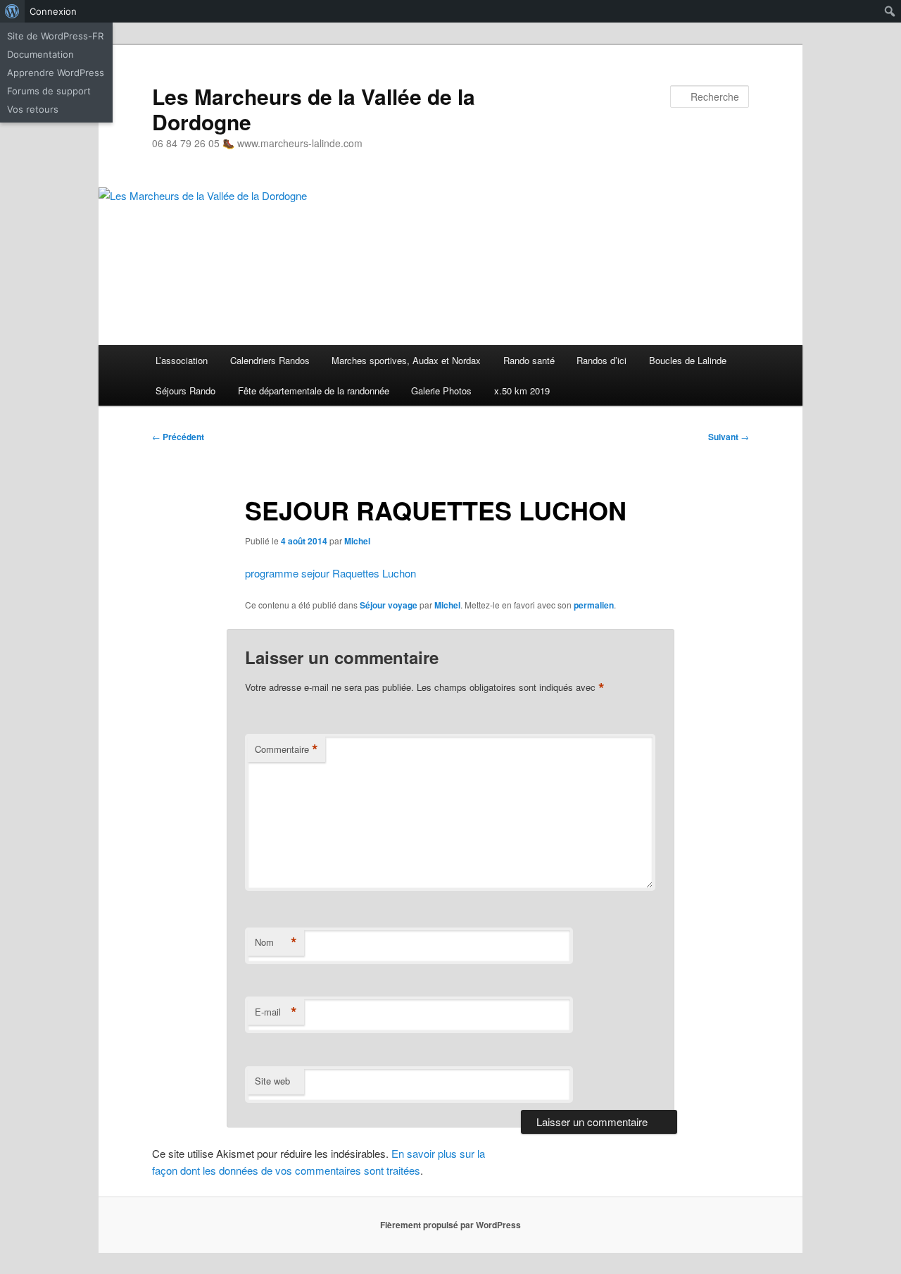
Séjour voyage (388, 605)
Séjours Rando (185, 390)
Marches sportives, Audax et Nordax (406, 360)
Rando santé (529, 360)
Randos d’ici (601, 360)
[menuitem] (12, 11)
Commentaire (286, 749)
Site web (272, 1080)
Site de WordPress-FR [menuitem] (55, 36)
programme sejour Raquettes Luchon (330, 573)
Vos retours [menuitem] (32, 109)
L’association (182, 360)
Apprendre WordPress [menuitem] (55, 72)
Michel (357, 541)
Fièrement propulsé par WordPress (450, 1224)
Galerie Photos (441, 390)
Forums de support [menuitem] (49, 90)
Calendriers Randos (270, 360)
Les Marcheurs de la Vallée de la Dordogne (313, 109)
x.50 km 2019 (522, 390)
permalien (594, 605)
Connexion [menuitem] (53, 11)
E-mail (276, 1012)
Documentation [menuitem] (40, 54)
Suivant (728, 436)
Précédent (178, 436)
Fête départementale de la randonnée (313, 390)
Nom (276, 942)
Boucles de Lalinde (687, 360)
